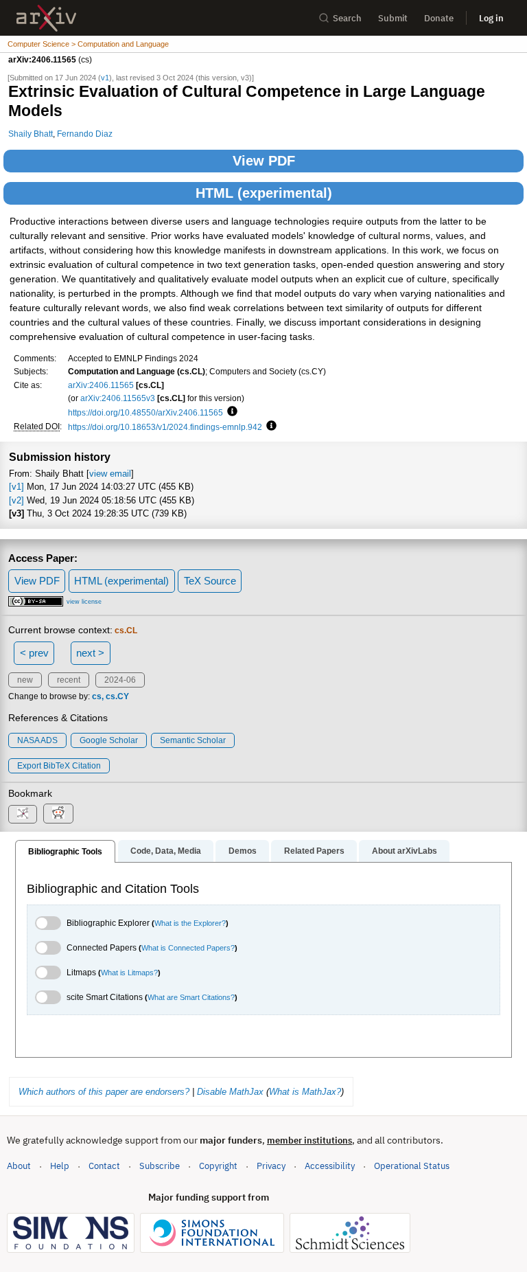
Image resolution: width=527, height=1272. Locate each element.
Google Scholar (109, 740)
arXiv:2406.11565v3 (117, 398)
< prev (34, 653)
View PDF (264, 160)
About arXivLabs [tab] (404, 851)
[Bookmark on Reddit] (58, 814)
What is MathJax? (305, 1092)
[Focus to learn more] (230, 412)
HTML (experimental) (264, 193)
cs (97, 696)
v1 (105, 77)
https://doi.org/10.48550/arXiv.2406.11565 (145, 412)
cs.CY (117, 696)
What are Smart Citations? (191, 997)
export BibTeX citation (59, 766)
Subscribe (159, 1166)
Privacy (271, 1166)
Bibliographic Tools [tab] (65, 851)
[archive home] (46, 18)
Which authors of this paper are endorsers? (104, 1092)
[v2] (16, 500)
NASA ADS (37, 740)
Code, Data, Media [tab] (165, 851)
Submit (393, 18)
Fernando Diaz (85, 133)
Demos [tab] (243, 851)
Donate (439, 18)
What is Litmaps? (129, 972)
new (25, 680)
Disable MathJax (230, 1092)
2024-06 (120, 680)
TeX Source (210, 581)
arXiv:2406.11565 (101, 385)
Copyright (218, 1166)
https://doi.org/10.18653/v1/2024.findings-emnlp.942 (165, 426)
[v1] (16, 486)
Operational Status (411, 1165)
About (19, 1166)
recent (68, 680)
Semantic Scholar (193, 740)
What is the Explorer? (190, 923)
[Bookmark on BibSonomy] (22, 814)
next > (90, 653)
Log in (491, 18)
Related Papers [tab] (314, 851)
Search (347, 18)
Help (59, 1166)
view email (110, 473)
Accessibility (330, 1166)
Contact (104, 1166)
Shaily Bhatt (30, 133)
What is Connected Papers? (188, 948)
